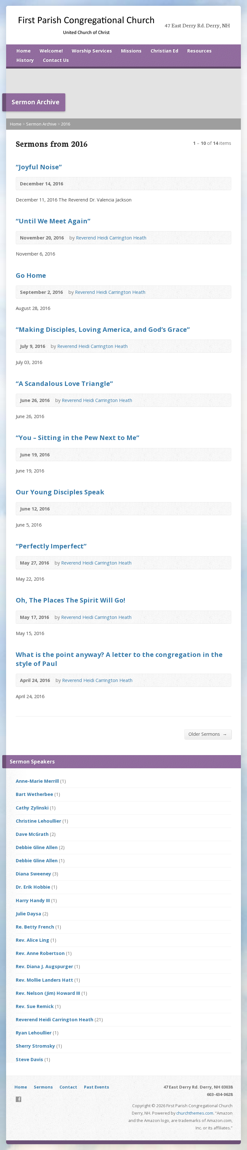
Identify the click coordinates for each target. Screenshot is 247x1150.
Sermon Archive (41, 124)
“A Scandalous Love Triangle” (64, 383)
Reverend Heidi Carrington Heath (111, 238)
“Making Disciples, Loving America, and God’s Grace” (103, 329)
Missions (131, 51)
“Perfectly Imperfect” (51, 545)
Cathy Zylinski (32, 808)
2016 (65, 124)
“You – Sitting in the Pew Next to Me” (77, 437)
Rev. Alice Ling (32, 940)
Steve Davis (29, 1059)
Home (23, 51)
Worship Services (92, 51)
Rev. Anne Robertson (40, 953)
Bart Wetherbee (34, 794)
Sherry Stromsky (35, 1046)
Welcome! (51, 51)
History (25, 60)
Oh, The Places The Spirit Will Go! (70, 599)
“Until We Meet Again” (53, 220)
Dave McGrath (32, 834)
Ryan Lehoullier (33, 1033)
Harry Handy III (33, 900)
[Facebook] (18, 1099)
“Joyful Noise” (39, 166)
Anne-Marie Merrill (37, 781)
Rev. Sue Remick (35, 1006)
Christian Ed (164, 51)
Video (72, 183)
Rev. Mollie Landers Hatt (44, 980)
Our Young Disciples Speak (60, 491)
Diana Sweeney (33, 874)
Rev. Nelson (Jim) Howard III (48, 993)
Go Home (31, 275)
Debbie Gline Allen (37, 847)
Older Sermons (207, 734)
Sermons (43, 1087)
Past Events (96, 1087)
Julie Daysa (28, 914)
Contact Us (56, 60)
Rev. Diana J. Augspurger (44, 966)
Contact (68, 1087)
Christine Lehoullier (38, 821)
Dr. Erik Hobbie (33, 887)
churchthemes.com (194, 1113)
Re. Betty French (35, 927)
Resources (199, 51)
